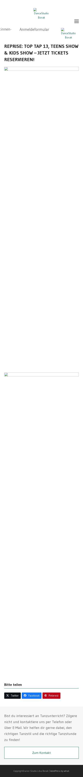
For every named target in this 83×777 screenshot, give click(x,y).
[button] (76, 21)
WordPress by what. (60, 770)
